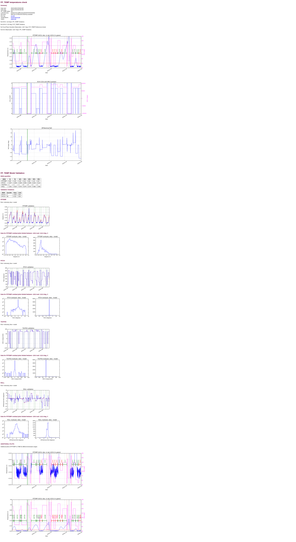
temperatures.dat (15, 17)
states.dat (13, 19)
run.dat (13, 16)
